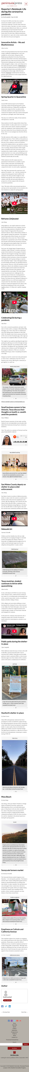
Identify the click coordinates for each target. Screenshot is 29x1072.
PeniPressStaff (7, 997)
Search (14, 1042)
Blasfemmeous (21, 65)
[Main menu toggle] (26, 3)
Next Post (24, 1012)
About (14, 1035)
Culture (14, 1028)
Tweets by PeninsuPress (12, 1039)
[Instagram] (12, 1021)
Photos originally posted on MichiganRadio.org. (13, 401)
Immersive (14, 1030)
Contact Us (14, 1037)
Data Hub (14, 1025)
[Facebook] (2, 1006)
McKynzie (8, 72)
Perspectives (14, 1032)
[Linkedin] (10, 1006)
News (14, 1023)
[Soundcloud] (20, 1021)
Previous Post (5, 1012)
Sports (14, 1026)
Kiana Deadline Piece (10, 448)
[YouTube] (17, 1021)
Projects (14, 1033)
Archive (14, 1048)
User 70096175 (3, 448)
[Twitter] (6, 1006)
